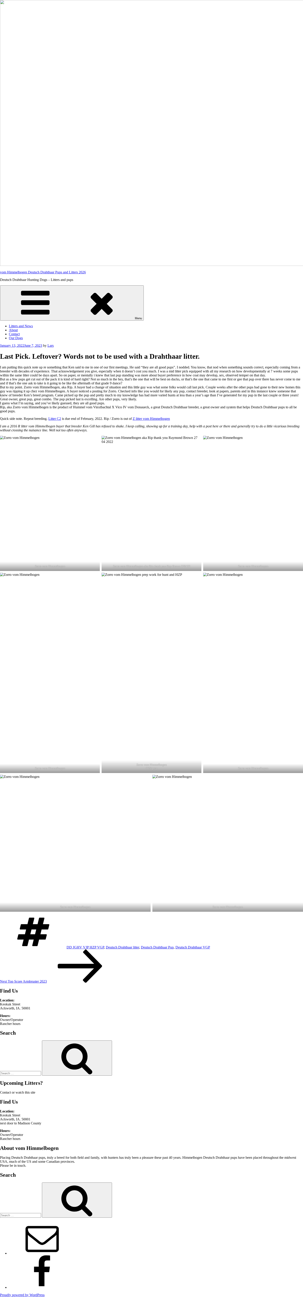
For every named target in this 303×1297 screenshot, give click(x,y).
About (13, 330)
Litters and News (21, 326)
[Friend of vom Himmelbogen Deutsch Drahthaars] (42, 1287)
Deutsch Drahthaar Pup (157, 947)
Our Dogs (16, 338)
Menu (138, 318)
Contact (14, 334)
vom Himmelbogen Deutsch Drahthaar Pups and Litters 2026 (43, 272)
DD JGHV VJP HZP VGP (85, 947)
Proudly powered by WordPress (22, 1295)
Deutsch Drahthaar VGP (192, 947)
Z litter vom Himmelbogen (151, 419)
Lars (50, 345)
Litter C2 (54, 419)
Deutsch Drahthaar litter (122, 947)
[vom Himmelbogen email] (42, 1253)
